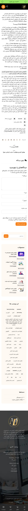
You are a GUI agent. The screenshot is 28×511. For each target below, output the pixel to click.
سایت (15, 344)
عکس (8, 367)
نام (25, 193)
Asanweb (20, 118)
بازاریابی (21, 341)
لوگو (22, 374)
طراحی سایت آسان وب (13, 354)
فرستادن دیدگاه (21, 224)
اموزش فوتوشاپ (18, 328)
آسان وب (8, 312)
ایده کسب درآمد (17, 338)
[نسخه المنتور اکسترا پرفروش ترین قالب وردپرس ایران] (24, 6)
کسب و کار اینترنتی (10, 380)
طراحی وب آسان (10, 364)
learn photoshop (10, 309)
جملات (15, 341)
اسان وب (9, 316)
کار (7, 377)
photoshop (19, 312)
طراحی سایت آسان (14, 351)
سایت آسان (9, 344)
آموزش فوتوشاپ (17, 316)
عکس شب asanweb (17, 370)
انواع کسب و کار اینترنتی (17, 331)
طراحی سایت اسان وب (17, 360)
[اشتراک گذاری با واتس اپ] (6, 140)
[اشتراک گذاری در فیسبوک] (20, 140)
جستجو (6, 236)
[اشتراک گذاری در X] (17, 140)
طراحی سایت (9, 347)
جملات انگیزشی (8, 341)
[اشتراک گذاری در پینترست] (14, 140)
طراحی (15, 347)
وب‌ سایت (24, 208)
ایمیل (25, 200)
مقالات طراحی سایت (18, 122)
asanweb (19, 309)
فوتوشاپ (8, 370)
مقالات (17, 374)
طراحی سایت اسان (13, 357)
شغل (20, 347)
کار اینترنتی (19, 380)
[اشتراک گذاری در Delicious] (8, 140)
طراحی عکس (8, 360)
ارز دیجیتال (20, 397)
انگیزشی (7, 331)
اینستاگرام (9, 338)
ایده (18, 334)
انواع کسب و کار (9, 328)
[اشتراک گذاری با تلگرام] (3, 140)
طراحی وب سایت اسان (16, 367)
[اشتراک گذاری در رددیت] (11, 140)
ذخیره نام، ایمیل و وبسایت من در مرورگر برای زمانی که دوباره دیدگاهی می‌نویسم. (15, 219)
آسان (13, 312)
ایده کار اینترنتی (11, 334)
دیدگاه (24, 176)
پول (16, 377)
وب (20, 377)
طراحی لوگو (18, 364)
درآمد (20, 344)
